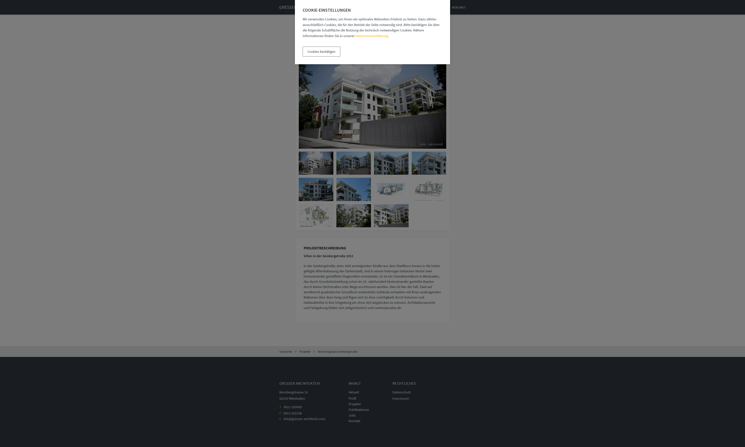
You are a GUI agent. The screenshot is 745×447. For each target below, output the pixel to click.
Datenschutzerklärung (371, 36)
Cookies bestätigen (321, 51)
